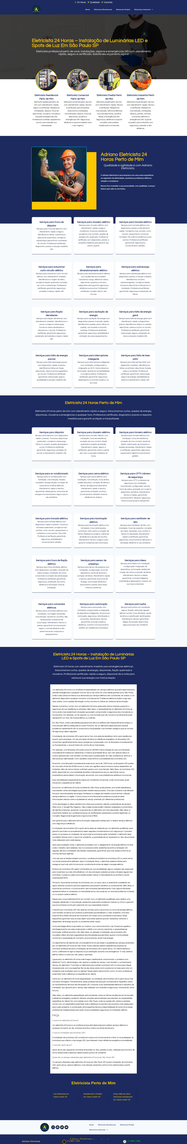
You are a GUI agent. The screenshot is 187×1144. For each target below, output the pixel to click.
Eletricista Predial (123, 9)
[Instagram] (53, 1127)
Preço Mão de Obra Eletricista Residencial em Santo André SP (122, 1097)
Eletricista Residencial (103, 9)
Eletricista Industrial (142, 9)
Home (87, 9)
